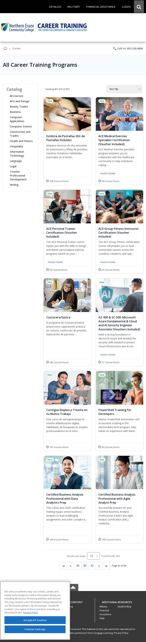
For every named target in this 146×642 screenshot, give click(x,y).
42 (92, 566)
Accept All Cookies (35, 620)
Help (102, 618)
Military (103, 606)
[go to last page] (63, 565)
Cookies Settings (35, 629)
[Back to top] (73, 604)
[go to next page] (70, 565)
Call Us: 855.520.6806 (128, 48)
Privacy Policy (121, 633)
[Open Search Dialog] (139, 6)
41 (85, 566)
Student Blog (124, 606)
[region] (35, 610)
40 (77, 566)
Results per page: (76, 556)
